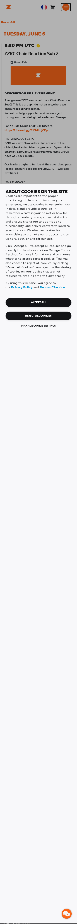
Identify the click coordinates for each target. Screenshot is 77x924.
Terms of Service (52, 287)
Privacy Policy (22, 287)
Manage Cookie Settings (38, 326)
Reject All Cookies (38, 316)
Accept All (38, 302)
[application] (66, 913)
